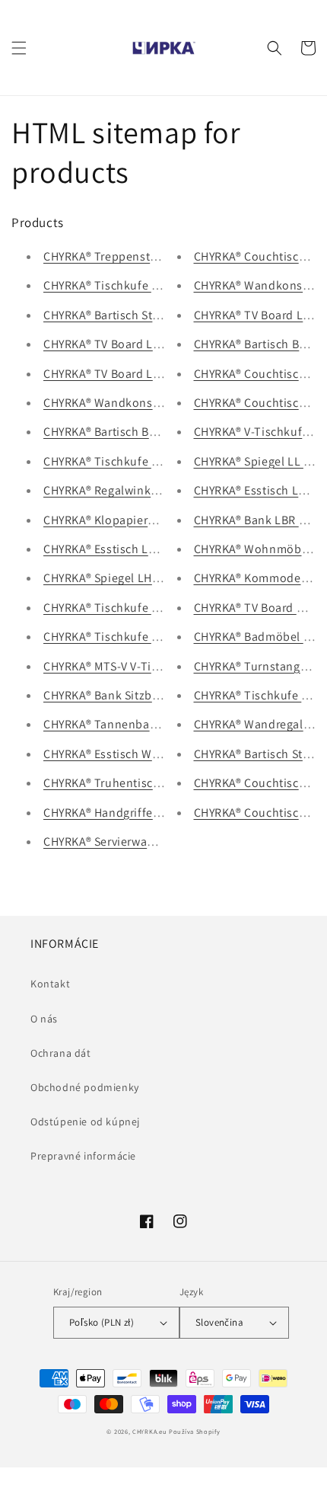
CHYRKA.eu (149, 1431)
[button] (19, 48)
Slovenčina (219, 1322)
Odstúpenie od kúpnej (85, 1121)
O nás (44, 1019)
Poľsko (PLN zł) (101, 1322)
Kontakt (50, 983)
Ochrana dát (60, 1053)
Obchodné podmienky (84, 1087)
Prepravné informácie (83, 1156)
